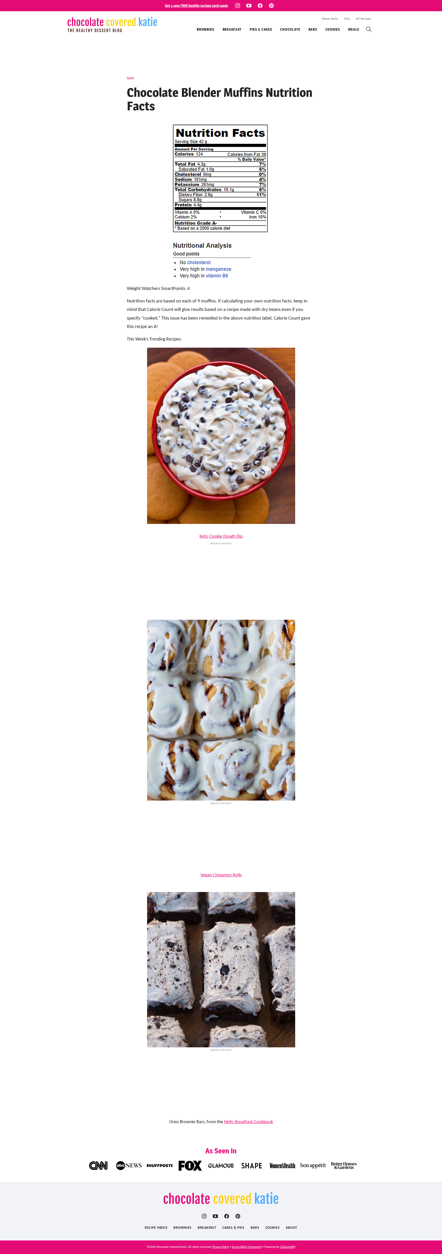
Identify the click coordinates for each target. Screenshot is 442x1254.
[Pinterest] (271, 5)
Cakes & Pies (233, 1228)
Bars (312, 29)
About (291, 1228)
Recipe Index (156, 1228)
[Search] (368, 29)
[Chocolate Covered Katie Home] (112, 24)
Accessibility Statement (246, 1247)
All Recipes (363, 18)
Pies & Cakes (261, 29)
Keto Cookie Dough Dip (221, 536)
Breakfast (232, 29)
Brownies (205, 29)
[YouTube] (249, 5)
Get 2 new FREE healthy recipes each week (196, 5)
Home (130, 77)
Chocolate (290, 29)
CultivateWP (287, 1247)
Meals (353, 29)
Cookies (332, 29)
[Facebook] (260, 5)
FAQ (347, 18)
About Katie (330, 18)
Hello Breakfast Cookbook (248, 1122)
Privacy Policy (220, 1247)
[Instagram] (237, 5)
